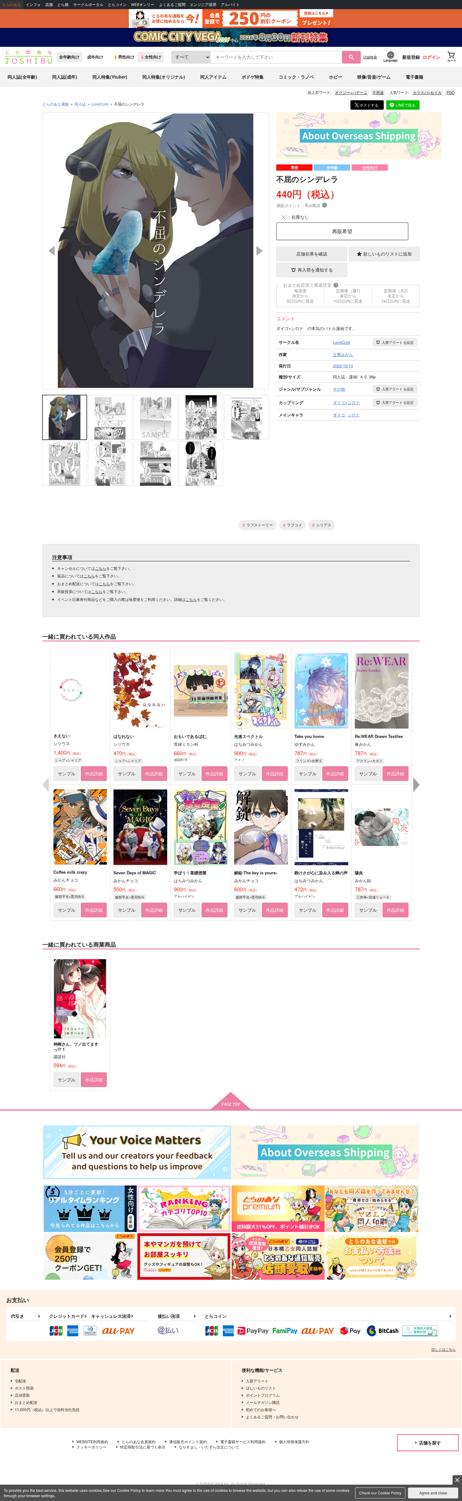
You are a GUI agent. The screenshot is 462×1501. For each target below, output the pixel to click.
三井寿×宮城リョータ (372, 896)
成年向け (95, 57)
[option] (155, 251)
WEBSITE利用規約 (92, 1441)
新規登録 (411, 57)
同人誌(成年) (64, 77)
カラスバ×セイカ (427, 92)
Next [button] (259, 250)
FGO (450, 92)
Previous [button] (51, 250)
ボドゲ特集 (253, 77)
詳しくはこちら (444, 1349)
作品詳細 (94, 773)
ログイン (431, 57)
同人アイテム (213, 77)
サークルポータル (88, 4)
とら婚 (63, 4)
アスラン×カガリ (369, 760)
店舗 (49, 4)
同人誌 (80, 104)
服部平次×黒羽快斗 (70, 896)
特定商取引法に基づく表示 (142, 1446)
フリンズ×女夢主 (309, 760)
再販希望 (342, 231)
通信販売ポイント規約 (188, 1441)
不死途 (378, 92)
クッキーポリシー (91, 1446)
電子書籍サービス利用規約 (243, 1441)
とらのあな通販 (55, 104)
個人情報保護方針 (294, 1441)
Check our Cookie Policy (380, 1492)
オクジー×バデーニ (351, 92)
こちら (100, 568)
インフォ (33, 4)
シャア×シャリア (68, 759)
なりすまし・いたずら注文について (209, 1446)
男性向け (126, 57)
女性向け (153, 57)
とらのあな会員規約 (139, 1441)
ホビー (335, 77)
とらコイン (117, 4)
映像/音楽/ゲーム (374, 77)
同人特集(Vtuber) (109, 77)
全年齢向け (69, 57)
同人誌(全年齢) (22, 77)
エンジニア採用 (203, 4)
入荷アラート (398, 342)
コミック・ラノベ (296, 77)
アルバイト (230, 4)
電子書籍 (414, 77)
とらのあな (11, 4)
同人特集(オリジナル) (163, 77)
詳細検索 (370, 56)
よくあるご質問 (172, 4)
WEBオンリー (142, 4)
